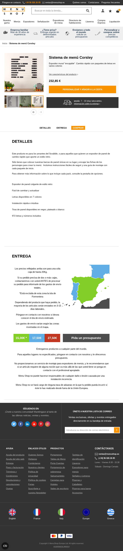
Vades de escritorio (59, 488)
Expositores (28, 21)
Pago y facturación (15, 467)
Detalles (45, 128)
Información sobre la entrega (86, 104)
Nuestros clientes (36, 467)
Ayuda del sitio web (15, 459)
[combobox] (62, 10)
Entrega (62, 128)
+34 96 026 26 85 (32, 2)
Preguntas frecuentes (110, 2)
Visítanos (32, 459)
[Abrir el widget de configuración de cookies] (5, 545)
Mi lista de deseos (110, 11)
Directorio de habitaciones (75, 21)
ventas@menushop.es (55, 2)
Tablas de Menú (58, 459)
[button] (33, 112)
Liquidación (114, 21)
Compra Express (101, 21)
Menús (17, 21)
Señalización (43, 21)
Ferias (31, 484)
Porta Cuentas (57, 463)
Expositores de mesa (58, 21)
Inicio (4, 43)
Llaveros (90, 21)
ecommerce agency (62, 546)
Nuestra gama (7, 21)
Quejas (9, 488)
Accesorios (77, 493)
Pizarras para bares (81, 488)
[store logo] (13, 11)
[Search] (87, 10)
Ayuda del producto (15, 455)
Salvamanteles (57, 476)
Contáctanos (93, 2)
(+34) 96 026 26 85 (107, 458)
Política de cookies (37, 480)
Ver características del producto (62, 74)
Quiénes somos (79, 2)
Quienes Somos (35, 455)
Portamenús (56, 455)
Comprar (78, 128)
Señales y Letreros (81, 476)
